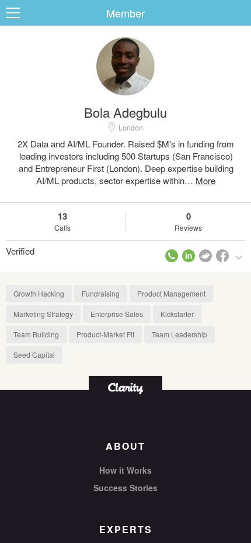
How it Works (125, 470)
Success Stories (125, 487)
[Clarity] (125, 387)
